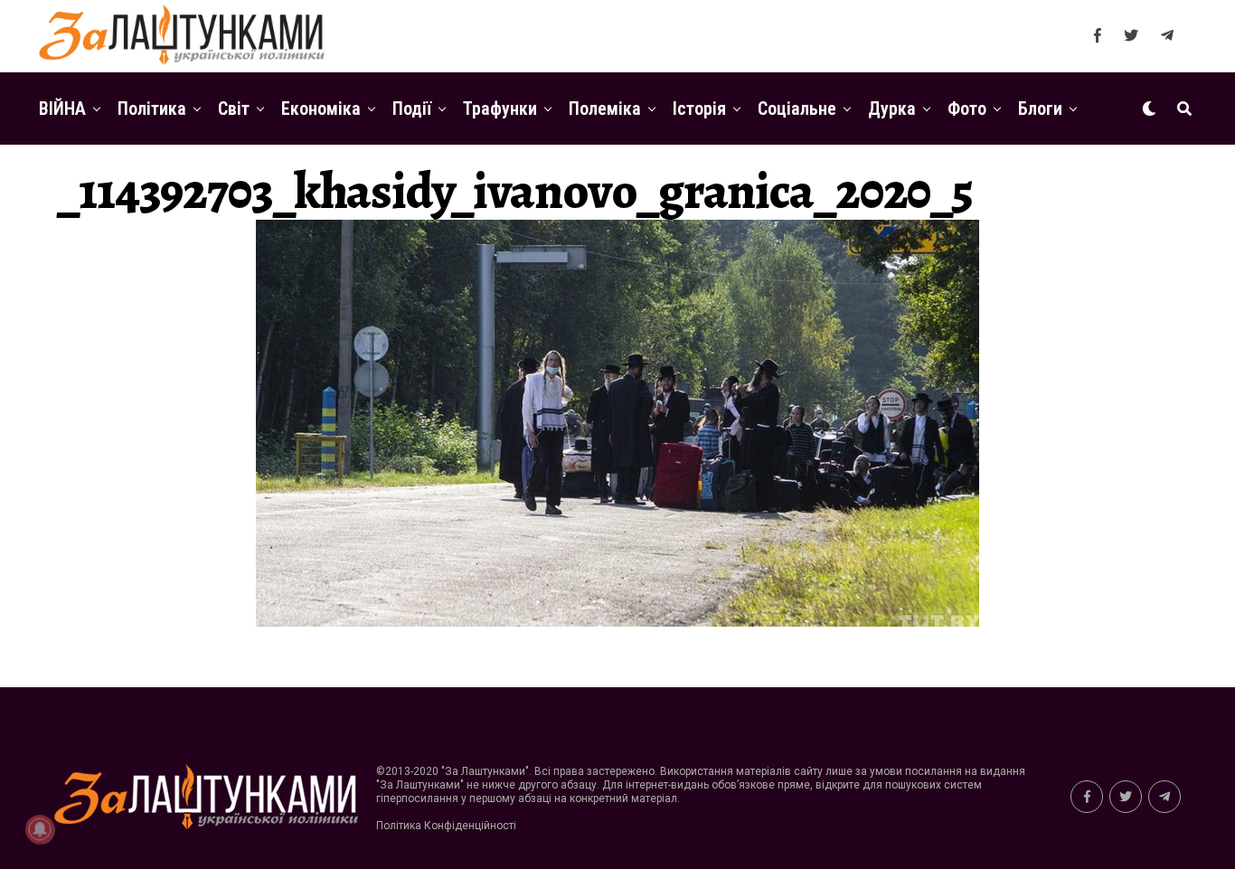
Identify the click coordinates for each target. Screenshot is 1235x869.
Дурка (892, 108)
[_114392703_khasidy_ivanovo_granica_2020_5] (617, 621)
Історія (699, 108)
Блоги (1040, 108)
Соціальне (797, 108)
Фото (966, 108)
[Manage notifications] (39, 829)
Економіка (321, 108)
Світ (234, 108)
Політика (152, 108)
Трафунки (500, 108)
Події (411, 108)
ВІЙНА (62, 108)
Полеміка (605, 108)
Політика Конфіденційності (446, 825)
